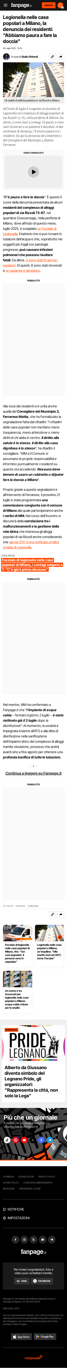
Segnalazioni (26, 1176)
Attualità (8, 906)
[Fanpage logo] (21, 5)
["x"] (32, 1140)
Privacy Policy (46, 1176)
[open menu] (4, 5)
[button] (60, 56)
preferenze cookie (30, 1188)
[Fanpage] (33, 1252)
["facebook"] (41, 1140)
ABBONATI (48, 5)
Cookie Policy (11, 1182)
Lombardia (33, 906)
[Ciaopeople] (33, 1357)
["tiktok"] (7, 1140)
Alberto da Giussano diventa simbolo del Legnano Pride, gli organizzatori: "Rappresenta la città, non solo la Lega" (31, 1081)
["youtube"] (24, 1140)
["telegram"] (50, 1140)
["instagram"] (15, 1140)
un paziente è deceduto (23, 271)
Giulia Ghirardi (29, 56)
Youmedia (8, 1176)
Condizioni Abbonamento (37, 1182)
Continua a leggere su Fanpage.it (33, 773)
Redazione (9, 1188)
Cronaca (20, 906)
